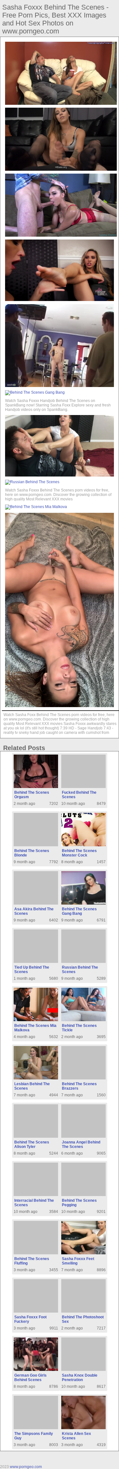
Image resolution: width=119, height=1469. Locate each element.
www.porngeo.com (26, 1467)
